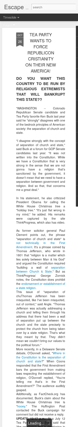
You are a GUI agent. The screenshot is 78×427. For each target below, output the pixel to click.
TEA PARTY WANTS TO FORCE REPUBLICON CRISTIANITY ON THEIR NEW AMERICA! (40, 52)
